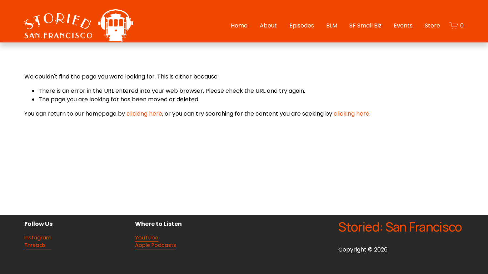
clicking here (144, 114)
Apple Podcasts (155, 245)
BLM (331, 25)
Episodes (301, 25)
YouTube (146, 237)
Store (432, 25)
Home (239, 25)
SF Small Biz (365, 25)
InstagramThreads (37, 241)
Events (403, 25)
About (268, 25)
